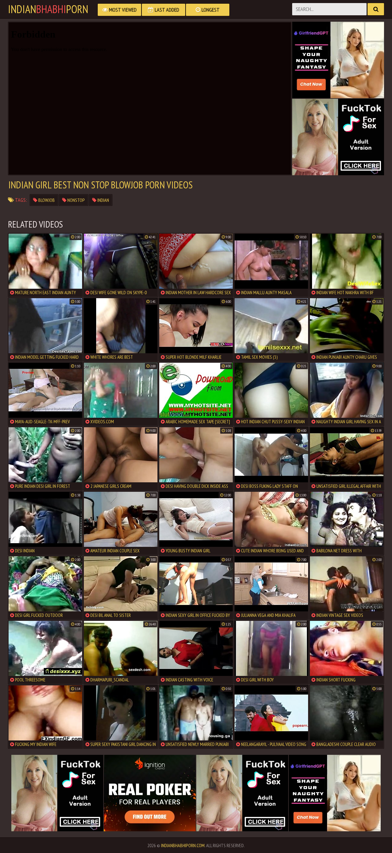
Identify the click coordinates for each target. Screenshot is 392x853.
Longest (210, 9)
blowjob (46, 200)
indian (102, 200)
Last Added (166, 9)
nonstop (75, 200)
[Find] (376, 9)
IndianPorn (48, 9)
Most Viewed (122, 9)
